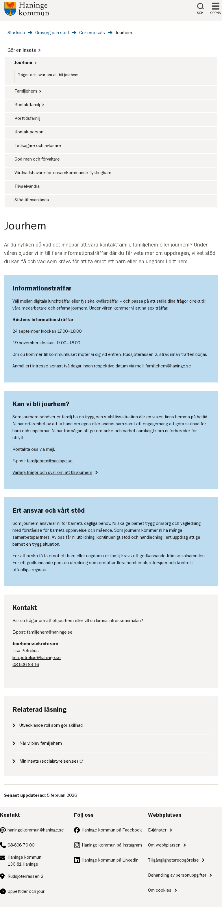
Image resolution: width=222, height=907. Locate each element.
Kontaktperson (28, 132)
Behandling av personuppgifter (177, 875)
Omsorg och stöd (52, 32)
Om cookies (159, 890)
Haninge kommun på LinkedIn (110, 860)
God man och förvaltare (37, 159)
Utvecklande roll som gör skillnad (51, 725)
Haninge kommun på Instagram (112, 845)
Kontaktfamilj (27, 104)
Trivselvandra (27, 186)
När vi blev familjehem (40, 743)
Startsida (16, 32)
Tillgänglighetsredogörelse (173, 860)
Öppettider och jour (26, 891)
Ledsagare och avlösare (37, 145)
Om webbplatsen (164, 845)
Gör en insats (92, 32)
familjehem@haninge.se (168, 366)
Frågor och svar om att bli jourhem (48, 75)
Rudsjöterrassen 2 (25, 876)
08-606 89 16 (25, 664)
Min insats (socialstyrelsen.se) (48, 761)
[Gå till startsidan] (26, 14)
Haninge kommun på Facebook (112, 830)
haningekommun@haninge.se (36, 830)
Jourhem (23, 62)
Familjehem (25, 91)
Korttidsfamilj (27, 118)
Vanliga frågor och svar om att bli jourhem (52, 472)
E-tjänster (157, 830)
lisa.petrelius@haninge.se (36, 657)
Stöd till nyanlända (31, 200)
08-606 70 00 (21, 845)
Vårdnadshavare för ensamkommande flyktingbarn (62, 172)
